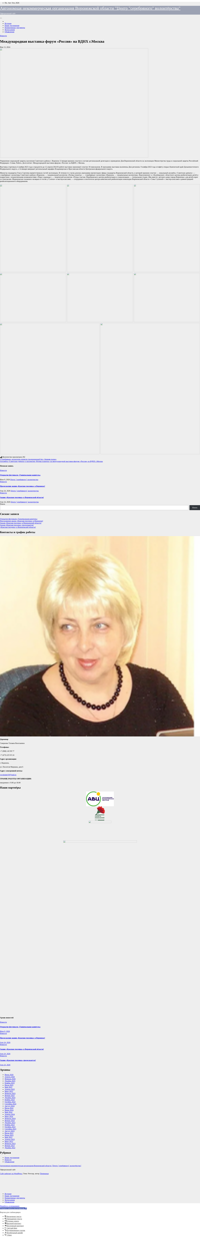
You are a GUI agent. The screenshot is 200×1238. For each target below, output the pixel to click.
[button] (13, 1208)
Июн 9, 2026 (5, 1031)
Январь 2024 (10, 1121)
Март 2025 (9, 1091)
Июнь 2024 (9, 1110)
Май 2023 (8, 1137)
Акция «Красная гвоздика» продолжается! (17, 525)
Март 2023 (9, 1141)
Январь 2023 (10, 1146)
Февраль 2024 (10, 1119)
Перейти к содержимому (10, 1206)
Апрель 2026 (10, 1077)
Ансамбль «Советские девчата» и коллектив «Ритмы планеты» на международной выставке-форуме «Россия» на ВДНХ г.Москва (51, 461)
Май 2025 (8, 1087)
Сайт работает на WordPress (11, 1174)
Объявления (9, 32)
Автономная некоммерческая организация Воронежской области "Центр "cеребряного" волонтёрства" (90, 8)
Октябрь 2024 (10, 1102)
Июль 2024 (9, 1108)
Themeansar (44, 1174)
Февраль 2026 (10, 1079)
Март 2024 (9, 1116)
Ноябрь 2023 (10, 1125)
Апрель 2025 (10, 1089)
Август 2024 (9, 1106)
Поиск (2, 504)
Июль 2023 (9, 1133)
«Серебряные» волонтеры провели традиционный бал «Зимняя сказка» (28, 459)
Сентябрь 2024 (10, 1104)
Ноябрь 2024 (10, 1100)
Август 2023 (9, 1131)
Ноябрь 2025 (10, 1083)
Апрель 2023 (10, 1139)
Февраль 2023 (10, 1144)
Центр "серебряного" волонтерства (24, 480)
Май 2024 (8, 1112)
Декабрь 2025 (10, 1081)
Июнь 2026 (9, 1075)
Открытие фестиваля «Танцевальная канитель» (20, 475)
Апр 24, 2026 (5, 1042)
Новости (3, 36)
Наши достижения (12, 26)
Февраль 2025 (10, 1093)
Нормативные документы (15, 28)
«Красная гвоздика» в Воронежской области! (18, 527)
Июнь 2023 (9, 1135)
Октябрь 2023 (10, 1127)
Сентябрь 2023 (10, 1129)
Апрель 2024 (10, 1114)
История (8, 23)
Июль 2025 (9, 1085)
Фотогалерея (10, 30)
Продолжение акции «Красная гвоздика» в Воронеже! (22, 486)
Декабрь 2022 (10, 1148)
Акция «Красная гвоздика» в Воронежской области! (22, 497)
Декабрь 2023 (10, 1123)
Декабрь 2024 (10, 1098)
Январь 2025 (10, 1096)
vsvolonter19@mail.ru (8, 775)
